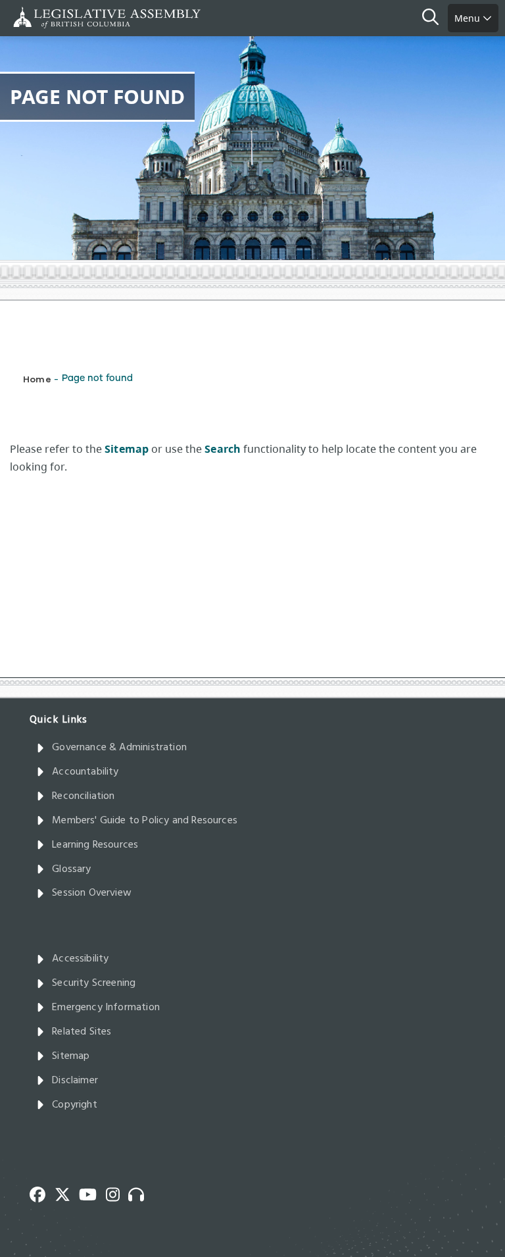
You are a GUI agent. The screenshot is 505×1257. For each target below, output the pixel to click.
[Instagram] (117, 1193)
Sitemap (70, 1056)
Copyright (74, 1105)
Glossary (71, 869)
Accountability (85, 772)
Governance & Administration (119, 747)
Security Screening (93, 983)
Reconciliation (83, 796)
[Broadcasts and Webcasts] (140, 1193)
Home (37, 378)
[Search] (435, 18)
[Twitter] (67, 1193)
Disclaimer (75, 1080)
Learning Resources (95, 845)
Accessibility (80, 958)
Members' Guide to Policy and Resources (144, 820)
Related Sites (81, 1031)
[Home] (52, 17)
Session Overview (92, 893)
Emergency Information (106, 1007)
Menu (468, 18)
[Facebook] (42, 1193)
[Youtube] (92, 1193)
